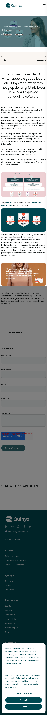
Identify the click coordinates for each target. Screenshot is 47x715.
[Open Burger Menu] (44, 5)
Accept (23, 700)
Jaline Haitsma (8, 27)
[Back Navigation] (23, 56)
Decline (23, 706)
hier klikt (9, 202)
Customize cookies (23, 693)
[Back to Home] (13, 5)
